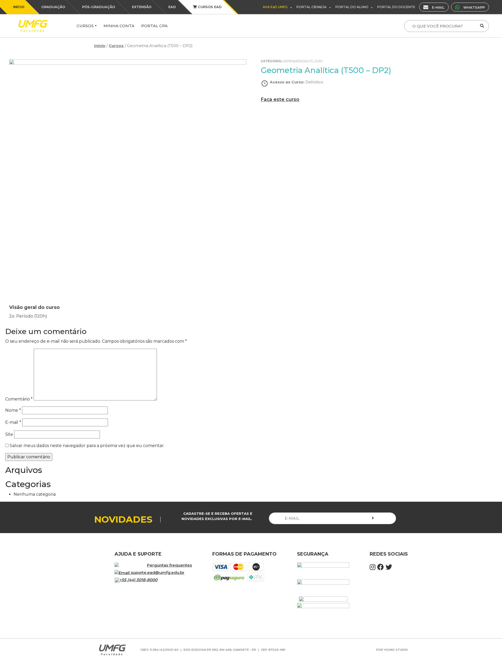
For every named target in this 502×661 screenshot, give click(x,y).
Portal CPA (154, 25)
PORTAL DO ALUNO (351, 7)
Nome (13, 410)
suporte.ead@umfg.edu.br (157, 572)
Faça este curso (280, 99)
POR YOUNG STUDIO (392, 650)
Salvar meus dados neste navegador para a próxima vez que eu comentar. (87, 445)
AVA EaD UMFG (275, 7)
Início (99, 45)
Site (9, 434)
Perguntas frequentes (169, 565)
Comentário (19, 399)
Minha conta (119, 25)
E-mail (13, 422)
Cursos (85, 25)
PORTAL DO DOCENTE (396, 7)
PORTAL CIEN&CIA (311, 7)
